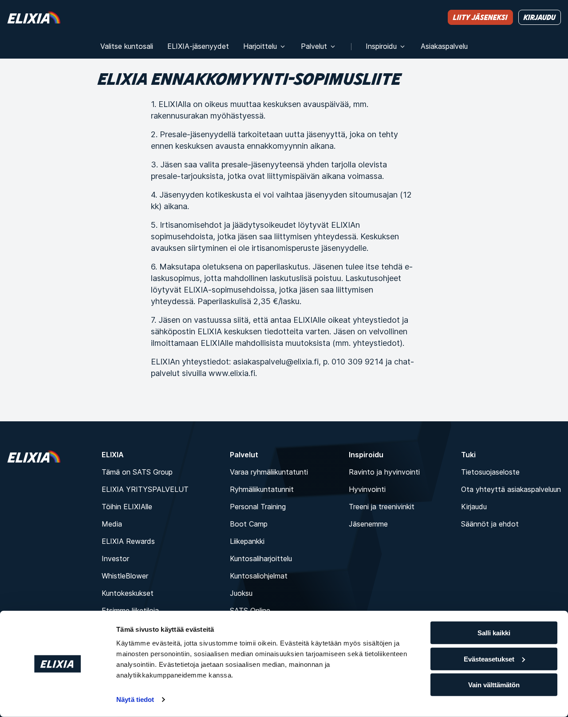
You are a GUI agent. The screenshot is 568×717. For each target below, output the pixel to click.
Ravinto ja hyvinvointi (384, 471)
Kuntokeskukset (128, 593)
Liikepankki (247, 541)
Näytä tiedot (135, 699)
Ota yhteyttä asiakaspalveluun (511, 489)
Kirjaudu (474, 506)
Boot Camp (249, 523)
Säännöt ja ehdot (490, 523)
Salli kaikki (493, 633)
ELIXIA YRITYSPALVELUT (145, 489)
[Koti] (33, 17)
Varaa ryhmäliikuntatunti (269, 471)
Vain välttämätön (494, 685)
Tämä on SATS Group (137, 471)
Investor (115, 558)
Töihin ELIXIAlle (127, 506)
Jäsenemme (368, 523)
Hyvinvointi (367, 489)
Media (112, 523)
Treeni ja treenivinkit (381, 506)
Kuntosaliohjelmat (259, 575)
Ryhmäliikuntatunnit (262, 489)
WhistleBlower (125, 575)
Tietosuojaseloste (490, 471)
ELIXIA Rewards (128, 541)
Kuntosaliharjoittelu (261, 558)
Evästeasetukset (489, 658)
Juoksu (241, 593)
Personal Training (258, 506)
